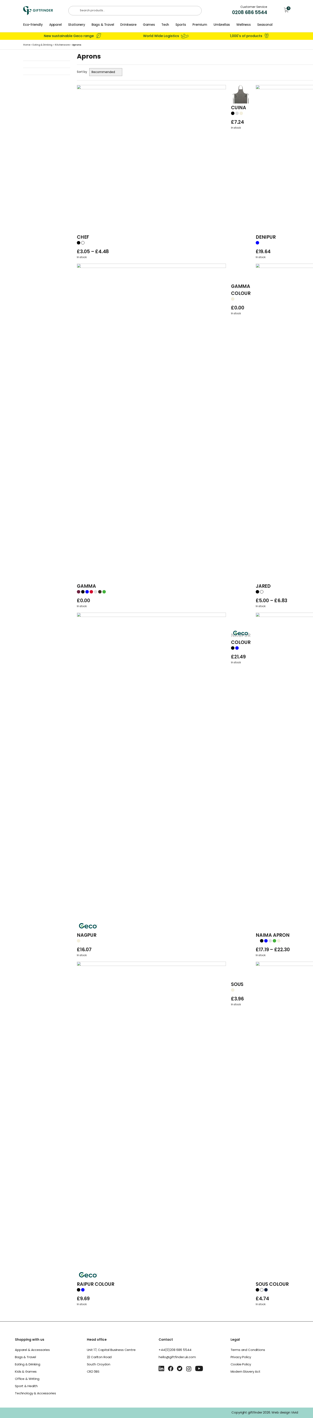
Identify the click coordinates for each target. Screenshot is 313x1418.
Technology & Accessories (35, 1393)
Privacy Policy (241, 1357)
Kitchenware (62, 45)
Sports (180, 25)
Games (149, 25)
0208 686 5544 (249, 12)
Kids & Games (26, 1371)
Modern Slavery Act (245, 1371)
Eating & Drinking (42, 45)
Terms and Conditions (248, 1350)
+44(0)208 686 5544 (175, 1350)
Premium (199, 25)
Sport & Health (26, 1386)
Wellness (243, 25)
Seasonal (265, 25)
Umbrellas (222, 25)
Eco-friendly (33, 25)
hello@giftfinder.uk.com (177, 1357)
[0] (286, 12)
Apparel (55, 25)
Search (74, 11)
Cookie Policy (241, 1364)
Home (26, 45)
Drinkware (128, 25)
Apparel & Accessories (32, 1350)
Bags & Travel (103, 25)
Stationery (76, 25)
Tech (165, 25)
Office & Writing (27, 1379)
